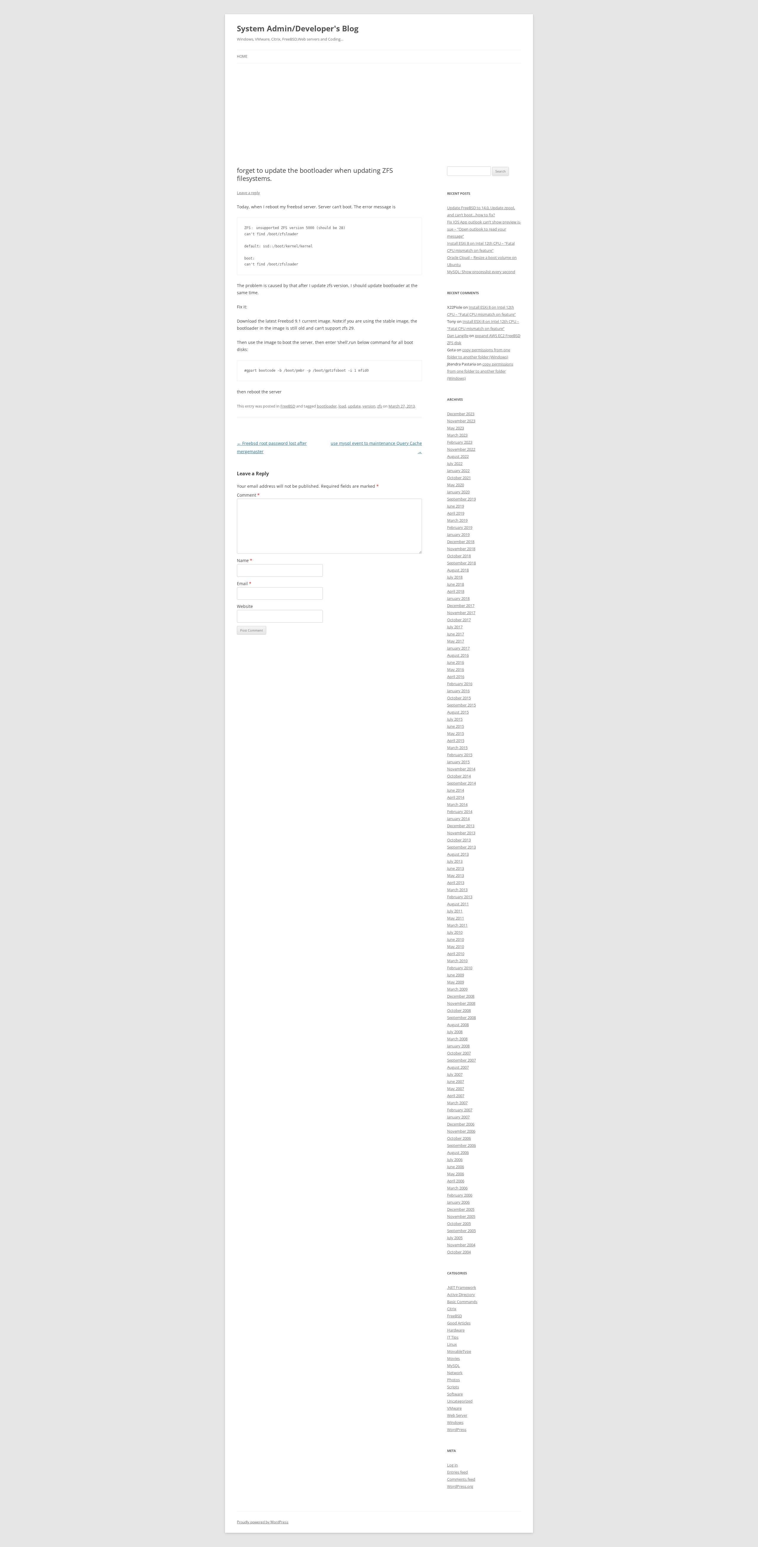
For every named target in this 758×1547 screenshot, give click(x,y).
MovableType (459, 1351)
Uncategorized (460, 1401)
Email (244, 583)
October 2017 (459, 619)
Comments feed (461, 1479)
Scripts (453, 1387)
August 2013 (458, 854)
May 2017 (455, 641)
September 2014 (461, 783)
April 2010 (455, 953)
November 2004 (461, 1244)
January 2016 (458, 690)
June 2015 (455, 726)
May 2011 (455, 918)
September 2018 (461, 563)
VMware (454, 1408)
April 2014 (455, 797)
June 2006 (455, 1166)
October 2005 (459, 1223)
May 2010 (455, 946)
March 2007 (457, 1102)
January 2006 (458, 1202)
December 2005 (460, 1209)
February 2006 (459, 1195)
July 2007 (454, 1074)
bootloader (327, 406)
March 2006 (457, 1188)
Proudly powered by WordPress (262, 1522)
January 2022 (458, 470)
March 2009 (457, 989)
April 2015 (455, 740)
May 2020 (455, 484)
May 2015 (455, 733)
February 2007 (459, 1110)
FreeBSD (287, 406)
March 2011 (457, 925)
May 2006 (455, 1173)
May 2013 (455, 875)
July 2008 (454, 1031)
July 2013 (454, 861)
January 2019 (458, 534)
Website (245, 606)
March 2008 (457, 1038)
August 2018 (458, 570)
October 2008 (459, 1010)
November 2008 (461, 1003)
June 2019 (455, 506)
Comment (248, 495)
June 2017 (455, 634)
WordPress (456, 1429)
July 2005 (454, 1237)
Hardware (456, 1330)
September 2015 (461, 705)
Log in (452, 1465)
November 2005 (461, 1216)
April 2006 (455, 1181)
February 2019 (459, 527)
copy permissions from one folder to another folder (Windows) (480, 371)
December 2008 (460, 996)
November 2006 (461, 1131)
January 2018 (458, 598)
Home (242, 56)
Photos (453, 1379)
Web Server (457, 1415)
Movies (453, 1358)
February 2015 (459, 754)
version (368, 406)
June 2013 (455, 868)
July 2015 (454, 719)
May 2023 (455, 428)
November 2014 (461, 769)
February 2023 (459, 442)
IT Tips (452, 1337)
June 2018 (455, 584)
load (342, 406)
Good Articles (458, 1323)
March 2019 (457, 520)
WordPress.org (460, 1486)
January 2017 (458, 648)
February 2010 (459, 967)
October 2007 (459, 1053)
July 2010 (454, 932)
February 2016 (459, 683)
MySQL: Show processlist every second (481, 271)
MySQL (453, 1365)
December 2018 (460, 541)
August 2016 (458, 655)
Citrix (451, 1308)
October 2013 (459, 840)
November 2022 (461, 449)
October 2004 (459, 1252)
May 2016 (455, 669)
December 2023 (460, 413)
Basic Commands (462, 1301)
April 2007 (455, 1095)
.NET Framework (461, 1287)
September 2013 (461, 847)
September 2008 (461, 1017)
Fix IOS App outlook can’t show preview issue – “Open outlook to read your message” (484, 229)
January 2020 (458, 492)
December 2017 (460, 605)
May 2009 (455, 982)
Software (455, 1394)
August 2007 (458, 1067)
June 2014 (455, 790)
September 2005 (461, 1230)
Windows (455, 1422)
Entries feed (457, 1472)
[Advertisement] (379, 107)
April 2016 (455, 676)
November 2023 (461, 421)
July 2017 (454, 627)
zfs (379, 406)
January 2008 (458, 1046)
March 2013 (457, 889)
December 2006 (460, 1124)
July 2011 (454, 911)
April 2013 (455, 882)
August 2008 (458, 1024)
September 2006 (461, 1145)
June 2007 (455, 1081)
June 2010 (455, 939)
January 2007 (458, 1117)
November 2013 (461, 833)
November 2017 (461, 612)
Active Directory (461, 1294)
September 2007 (461, 1060)
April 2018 (455, 591)
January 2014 (458, 818)
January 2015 (458, 761)
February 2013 (459, 896)
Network (454, 1372)
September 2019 (461, 499)
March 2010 (457, 960)
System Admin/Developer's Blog (298, 28)
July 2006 (454, 1159)
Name (244, 560)
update (354, 406)
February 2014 (459, 811)
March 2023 (457, 435)
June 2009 (455, 975)
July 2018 (454, 577)
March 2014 (457, 804)
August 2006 (458, 1152)
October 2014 (459, 776)
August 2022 (458, 456)
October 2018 (459, 555)
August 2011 (458, 904)
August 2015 (458, 712)
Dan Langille (457, 335)
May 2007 (455, 1088)
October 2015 (459, 698)
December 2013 (460, 825)
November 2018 (461, 548)
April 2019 (455, 513)
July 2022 (454, 463)
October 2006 (459, 1138)
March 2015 (457, 747)
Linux (452, 1344)
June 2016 (455, 662)
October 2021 (459, 477)
